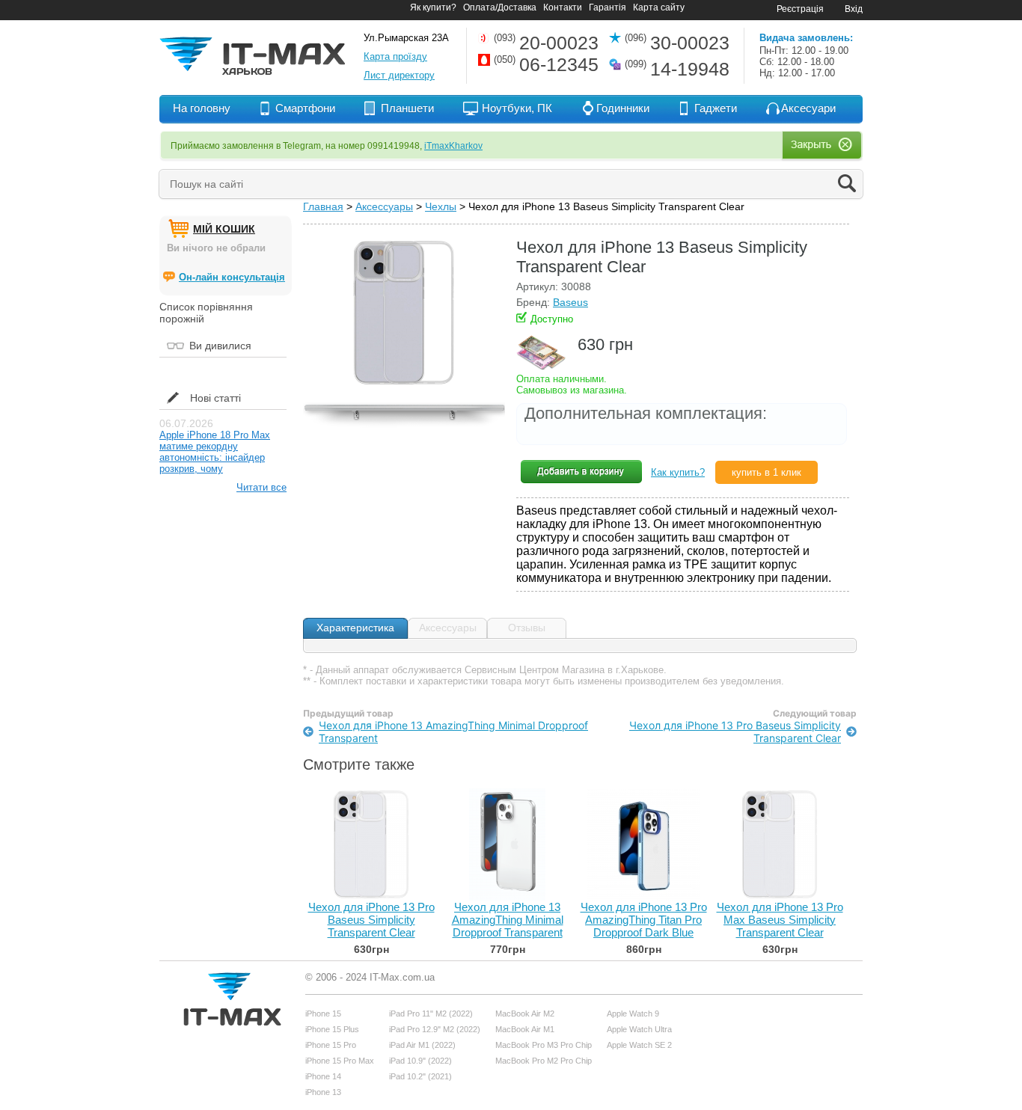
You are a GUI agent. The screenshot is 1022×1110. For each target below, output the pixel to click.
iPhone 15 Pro (330, 1044)
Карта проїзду (395, 56)
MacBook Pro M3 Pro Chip (543, 1044)
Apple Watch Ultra (639, 1029)
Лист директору (399, 75)
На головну (201, 108)
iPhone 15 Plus (332, 1029)
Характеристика (355, 628)
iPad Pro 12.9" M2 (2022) (434, 1029)
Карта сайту (659, 7)
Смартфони (305, 108)
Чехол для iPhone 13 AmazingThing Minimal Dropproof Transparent (453, 731)
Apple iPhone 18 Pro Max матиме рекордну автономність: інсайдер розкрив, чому (214, 451)
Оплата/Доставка (499, 7)
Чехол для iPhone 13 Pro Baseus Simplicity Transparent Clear (735, 731)
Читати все (261, 487)
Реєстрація (800, 9)
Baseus (570, 302)
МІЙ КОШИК (224, 229)
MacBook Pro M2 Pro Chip (543, 1060)
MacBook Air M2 (524, 1013)
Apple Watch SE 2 (639, 1044)
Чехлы (440, 206)
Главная (323, 206)
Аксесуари (808, 108)
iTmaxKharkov (453, 146)
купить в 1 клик (766, 472)
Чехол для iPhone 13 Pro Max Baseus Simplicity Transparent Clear (780, 920)
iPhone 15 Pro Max (339, 1060)
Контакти (562, 7)
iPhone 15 (323, 1013)
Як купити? (433, 7)
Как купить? (678, 472)
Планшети (407, 108)
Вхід (854, 9)
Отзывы (526, 628)
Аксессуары (384, 206)
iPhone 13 (323, 1092)
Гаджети (715, 108)
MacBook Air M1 (524, 1029)
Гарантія (607, 7)
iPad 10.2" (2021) (420, 1076)
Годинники (622, 108)
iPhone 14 (323, 1076)
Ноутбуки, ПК (517, 108)
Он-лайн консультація (232, 277)
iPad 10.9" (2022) (420, 1060)
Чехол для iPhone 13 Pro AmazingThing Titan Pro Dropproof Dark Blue (644, 920)
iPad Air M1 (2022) (422, 1044)
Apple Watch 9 (633, 1013)
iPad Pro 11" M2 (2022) (431, 1013)
